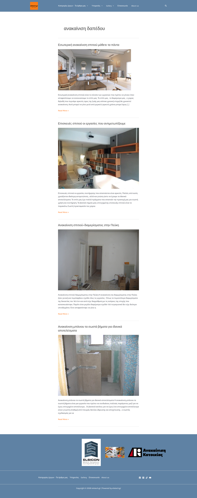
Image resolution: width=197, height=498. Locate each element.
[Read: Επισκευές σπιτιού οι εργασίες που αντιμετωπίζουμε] (98, 158)
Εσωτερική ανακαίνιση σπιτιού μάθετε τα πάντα (88, 45)
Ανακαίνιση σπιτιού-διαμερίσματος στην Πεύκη (88, 225)
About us (135, 6)
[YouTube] (150, 478)
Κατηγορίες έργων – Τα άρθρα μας (72, 6)
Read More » (63, 110)
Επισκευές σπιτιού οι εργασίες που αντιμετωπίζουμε (92, 123)
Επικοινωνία (123, 6)
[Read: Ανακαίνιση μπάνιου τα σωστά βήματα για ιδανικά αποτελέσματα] (98, 365)
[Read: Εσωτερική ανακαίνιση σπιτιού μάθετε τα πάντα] (94, 69)
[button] (87, 5)
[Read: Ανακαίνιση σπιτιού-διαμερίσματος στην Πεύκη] (98, 259)
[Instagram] (143, 478)
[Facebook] (140, 478)
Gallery (109, 6)
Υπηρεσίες (96, 6)
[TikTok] (147, 478)
